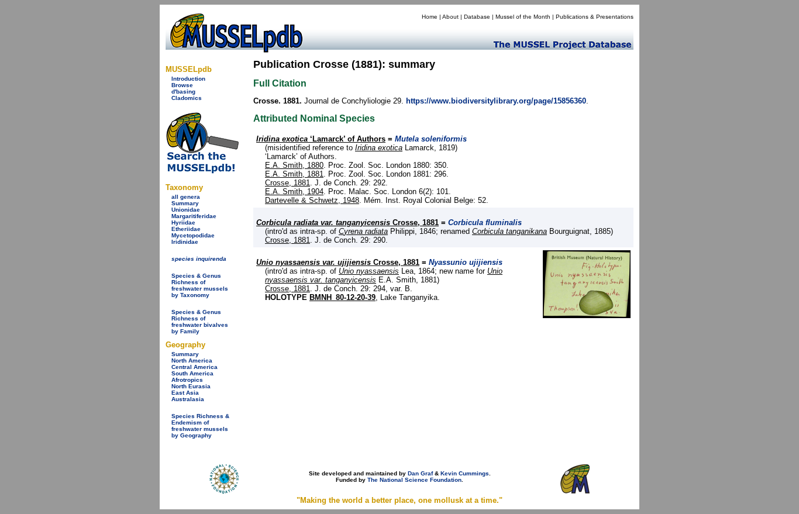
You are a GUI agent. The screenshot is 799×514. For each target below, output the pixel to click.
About (450, 16)
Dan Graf (420, 473)
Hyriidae (183, 222)
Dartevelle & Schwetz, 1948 (312, 200)
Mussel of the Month (522, 16)
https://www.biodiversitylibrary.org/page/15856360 (496, 100)
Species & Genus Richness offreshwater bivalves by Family (199, 321)
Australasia (187, 399)
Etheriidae (186, 229)
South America (192, 373)
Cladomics (186, 98)
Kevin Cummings (464, 473)
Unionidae (185, 209)
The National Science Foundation (414, 480)
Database (477, 16)
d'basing (183, 91)
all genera (185, 197)
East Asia (185, 392)
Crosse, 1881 (287, 182)
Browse (182, 85)
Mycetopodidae (193, 235)
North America (191, 360)
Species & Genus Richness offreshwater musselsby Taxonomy (199, 285)
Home (430, 16)
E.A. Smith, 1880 (294, 165)
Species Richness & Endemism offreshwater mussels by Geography (200, 426)
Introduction (188, 78)
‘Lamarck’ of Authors (320, 138)
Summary (185, 203)
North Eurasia (191, 386)
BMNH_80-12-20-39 (342, 297)
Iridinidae (184, 242)
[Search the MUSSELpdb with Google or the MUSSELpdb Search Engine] (202, 171)
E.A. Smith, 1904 (294, 191)
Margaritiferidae (193, 216)
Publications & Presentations (594, 16)
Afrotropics (187, 380)
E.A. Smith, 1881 (294, 174)
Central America (194, 367)
